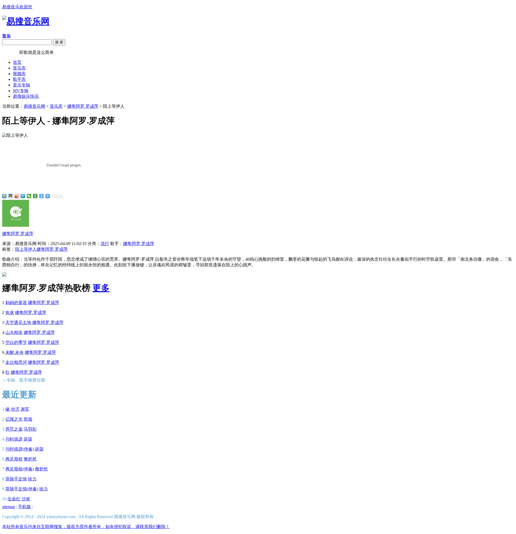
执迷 (9, 312)
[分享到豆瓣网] (35, 196)
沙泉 (26, 499)
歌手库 (19, 79)
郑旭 (28, 419)
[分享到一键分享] (41, 196)
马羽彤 (30, 429)
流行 (105, 243)
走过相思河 (16, 362)
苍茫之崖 (14, 429)
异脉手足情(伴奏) (21, 489)
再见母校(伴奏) (19, 469)
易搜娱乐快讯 (26, 96)
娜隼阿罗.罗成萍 (82, 106)
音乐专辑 (21, 85)
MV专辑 (20, 90)
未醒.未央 (14, 352)
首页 (17, 62)
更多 (101, 288)
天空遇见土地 (18, 322)
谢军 (25, 409)
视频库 (19, 73)
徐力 (32, 479)
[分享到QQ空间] (4, 196)
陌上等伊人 (26, 249)
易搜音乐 (10, 52)
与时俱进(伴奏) (19, 449)
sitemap (8, 506)
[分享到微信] (29, 196)
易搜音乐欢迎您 (17, 7)
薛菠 (28, 439)
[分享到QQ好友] (10, 196)
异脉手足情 (16, 479)
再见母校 (14, 459)
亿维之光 (14, 419)
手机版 (24, 506)
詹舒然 (30, 459)
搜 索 (59, 42)
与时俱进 (14, 439)
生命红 (14, 499)
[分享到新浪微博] (17, 196)
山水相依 (14, 332)
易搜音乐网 (34, 106)
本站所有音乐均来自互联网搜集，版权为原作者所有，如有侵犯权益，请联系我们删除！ (86, 526)
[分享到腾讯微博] (23, 196)
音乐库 (19, 68)
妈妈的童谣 (16, 302)
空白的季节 (16, 342)
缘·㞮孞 (12, 409)
